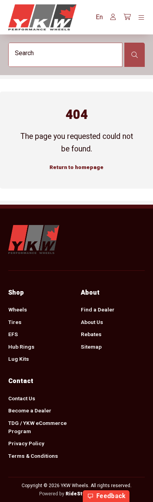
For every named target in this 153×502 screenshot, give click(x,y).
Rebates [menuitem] (91, 334)
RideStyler (79, 493)
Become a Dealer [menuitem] (29, 411)
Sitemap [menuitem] (91, 347)
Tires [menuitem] (15, 322)
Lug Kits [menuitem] (18, 359)
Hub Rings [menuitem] (21, 347)
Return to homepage (76, 167)
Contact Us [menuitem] (21, 399)
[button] (99, 17)
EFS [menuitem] (13, 334)
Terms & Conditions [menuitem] (33, 456)
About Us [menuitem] (92, 322)
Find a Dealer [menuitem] (98, 310)
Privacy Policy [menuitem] (26, 444)
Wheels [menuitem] (17, 310)
